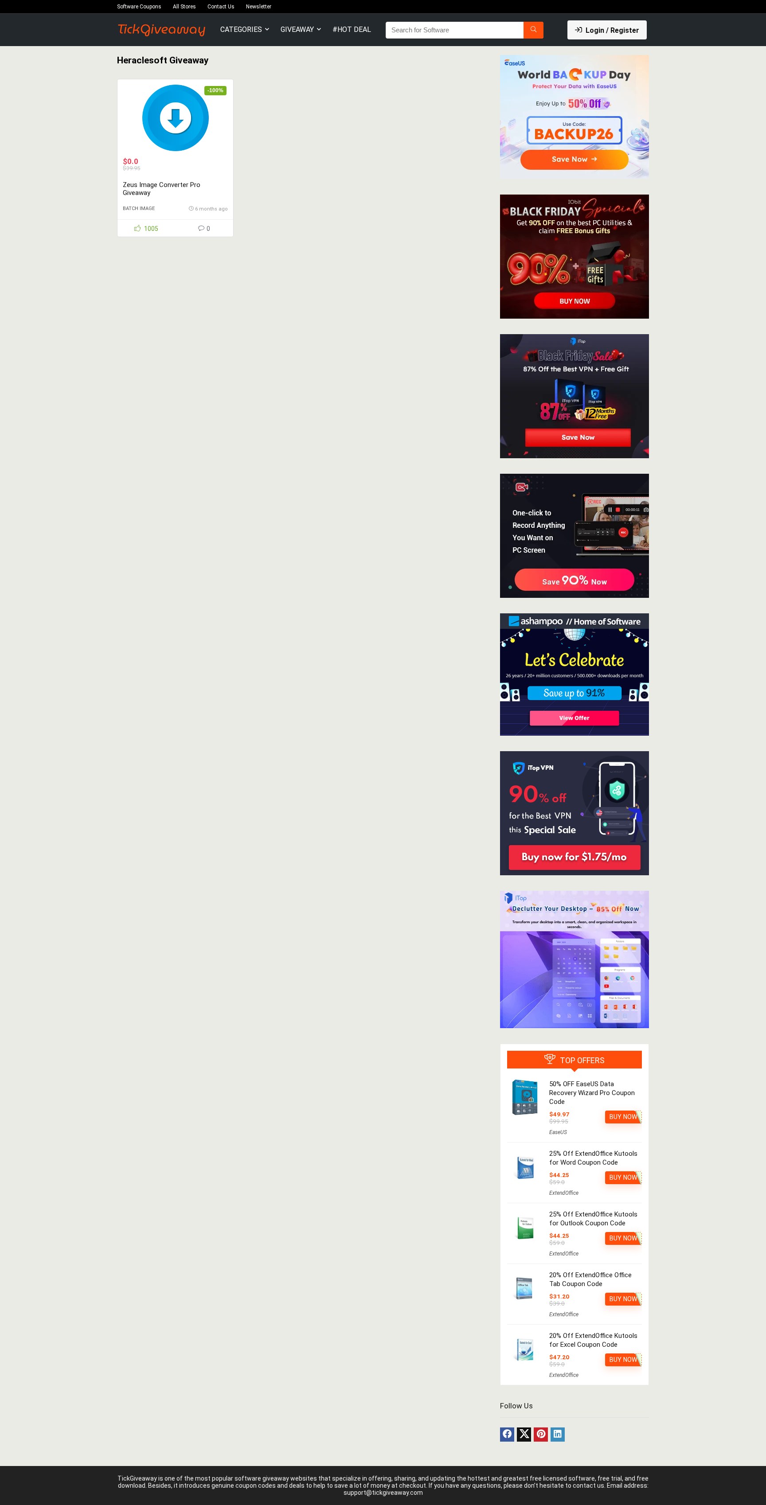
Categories (241, 29)
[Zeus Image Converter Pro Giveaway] (175, 118)
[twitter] (524, 1434)
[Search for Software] (533, 30)
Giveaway (297, 29)
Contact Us (220, 7)
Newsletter (258, 7)
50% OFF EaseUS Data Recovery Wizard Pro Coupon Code (592, 1093)
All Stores (184, 7)
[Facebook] (507, 1434)
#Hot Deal (351, 29)
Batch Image (139, 208)
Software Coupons (139, 7)
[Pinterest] (541, 1434)
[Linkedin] (558, 1434)
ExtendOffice (563, 1193)
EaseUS (558, 1132)
